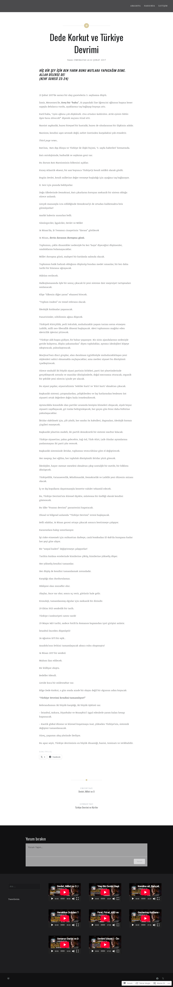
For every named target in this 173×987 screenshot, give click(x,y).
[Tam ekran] (77, 898)
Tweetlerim (13, 899)
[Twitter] (163, 978)
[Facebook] (157, 978)
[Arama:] (24, 886)
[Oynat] (52, 898)
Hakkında (149, 5)
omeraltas (80, 59)
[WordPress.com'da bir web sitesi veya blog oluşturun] (8, 978)
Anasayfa (135, 5)
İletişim (163, 5)
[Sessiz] (73, 898)
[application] (65, 892)
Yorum (139, 861)
